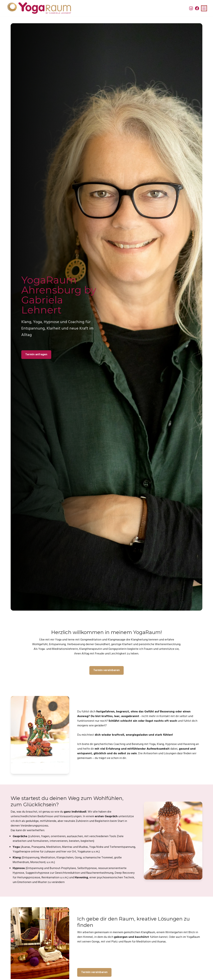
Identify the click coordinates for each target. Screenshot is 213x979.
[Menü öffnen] (204, 8)
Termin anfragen (36, 354)
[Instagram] (191, 8)
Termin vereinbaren (106, 670)
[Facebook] (197, 8)
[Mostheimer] (39, 8)
